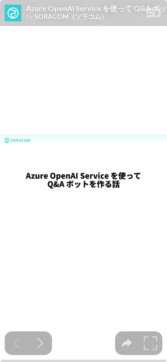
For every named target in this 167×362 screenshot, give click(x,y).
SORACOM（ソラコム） (71, 16)
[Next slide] (40, 343)
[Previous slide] (16, 343)
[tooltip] (126, 343)
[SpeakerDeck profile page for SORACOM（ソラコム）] (13, 13)
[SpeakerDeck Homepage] (153, 14)
